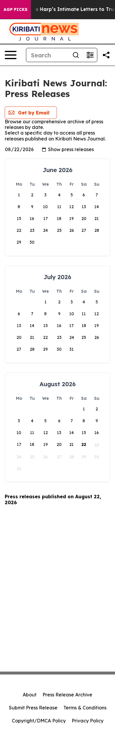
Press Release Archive (67, 695)
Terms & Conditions (84, 708)
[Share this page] (106, 55)
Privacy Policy (88, 721)
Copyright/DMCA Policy (39, 721)
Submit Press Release (33, 708)
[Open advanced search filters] (90, 55)
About (30, 695)
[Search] (76, 55)
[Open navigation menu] (11, 55)
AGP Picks (15, 9)
